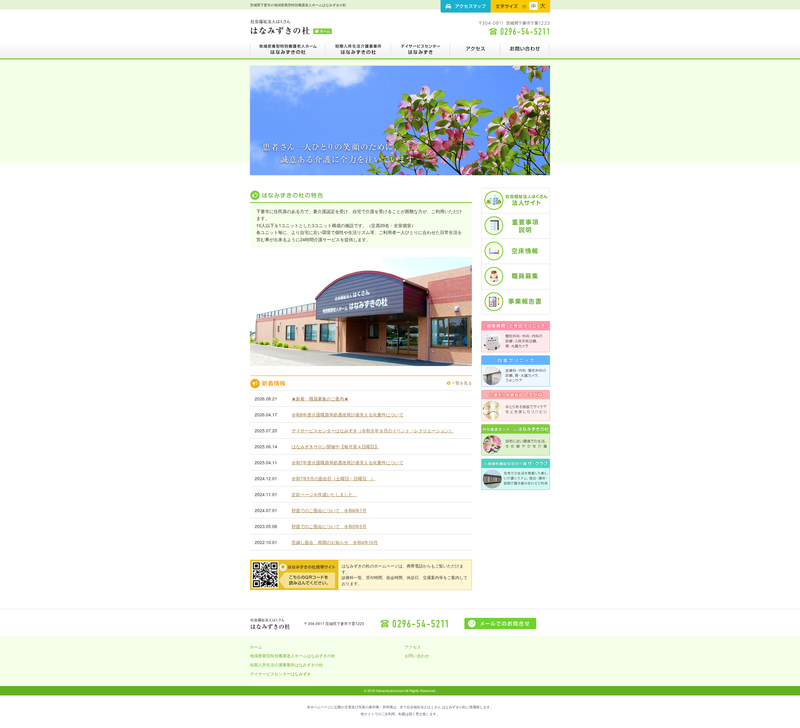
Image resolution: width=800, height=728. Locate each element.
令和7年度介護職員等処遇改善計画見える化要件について (347, 462)
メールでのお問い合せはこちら (500, 623)
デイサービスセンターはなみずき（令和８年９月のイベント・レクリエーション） (372, 430)
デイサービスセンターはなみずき (420, 51)
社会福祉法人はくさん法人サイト (516, 200)
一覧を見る (461, 383)
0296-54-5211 (415, 623)
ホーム (256, 647)
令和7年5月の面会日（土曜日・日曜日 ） (333, 478)
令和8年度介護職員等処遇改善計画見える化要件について (347, 414)
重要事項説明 (516, 225)
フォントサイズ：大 (543, 6)
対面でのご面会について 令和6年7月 (329, 510)
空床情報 (516, 251)
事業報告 (516, 301)
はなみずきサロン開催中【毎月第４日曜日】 (335, 446)
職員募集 (516, 276)
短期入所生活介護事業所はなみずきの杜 (358, 51)
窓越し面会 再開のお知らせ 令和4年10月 (335, 542)
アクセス (475, 51)
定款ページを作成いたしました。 (324, 494)
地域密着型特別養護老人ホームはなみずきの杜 (287, 51)
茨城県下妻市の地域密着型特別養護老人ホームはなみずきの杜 (291, 26)
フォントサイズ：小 (524, 6)
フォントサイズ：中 (533, 6)
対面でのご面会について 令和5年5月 (329, 526)
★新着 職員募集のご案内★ (320, 398)
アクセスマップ (466, 6)
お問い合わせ (525, 51)
